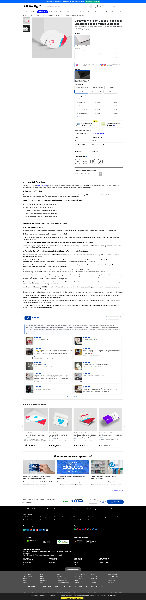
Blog (55, 520)
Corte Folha (112, 87)
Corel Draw (92, 165)
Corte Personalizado (95, 91)
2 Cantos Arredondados (81, 87)
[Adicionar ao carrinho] (103, 502)
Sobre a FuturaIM (58, 517)
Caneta (76, 580)
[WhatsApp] (114, 6)
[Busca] (90, 6)
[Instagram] (77, 529)
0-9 (102, 586)
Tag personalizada (62, 580)
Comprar (116, 502)
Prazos (90, 520)
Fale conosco (44, 520)
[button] (99, 30)
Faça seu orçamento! (93, 1)
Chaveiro (76, 582)
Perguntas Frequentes (73, 509)
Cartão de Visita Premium (55, 433)
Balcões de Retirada (33, 509)
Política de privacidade (111, 595)
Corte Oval (81, 91)
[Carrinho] (121, 6)
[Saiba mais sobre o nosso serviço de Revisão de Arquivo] (114, 125)
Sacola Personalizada (79, 574)
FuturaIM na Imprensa (93, 509)
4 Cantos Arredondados (97, 87)
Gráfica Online (27, 574)
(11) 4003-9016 (27, 559)
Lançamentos (111, 580)
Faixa (41, 582)
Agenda (93, 580)
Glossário (31, 586)
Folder (24, 580)
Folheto (25, 578)
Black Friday (111, 582)
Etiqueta (42, 574)
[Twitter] (96, 529)
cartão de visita (42, 186)
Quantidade (93, 499)
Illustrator (77, 165)
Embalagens (94, 578)
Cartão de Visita (27, 576)
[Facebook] (93, 529)
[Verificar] (31, 541)
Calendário (94, 576)
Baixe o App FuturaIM (81, 537)
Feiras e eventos (112, 578)
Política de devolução (75, 520)
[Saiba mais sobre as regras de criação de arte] (90, 125)
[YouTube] (80, 529)
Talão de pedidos (78, 578)
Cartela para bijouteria (63, 582)
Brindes (93, 574)
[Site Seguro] (46, 542)
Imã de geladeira (61, 578)
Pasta (58, 574)
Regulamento (107, 517)
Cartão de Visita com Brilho (81, 433)
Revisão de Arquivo (53, 509)
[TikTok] (88, 529)
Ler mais (36, 356)
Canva (85, 165)
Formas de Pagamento (30, 526)
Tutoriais (113, 509)
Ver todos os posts (117, 490)
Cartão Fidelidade (29, 433)
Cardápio (93, 582)
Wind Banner (43, 580)
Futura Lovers (120, 517)
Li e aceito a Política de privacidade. (72, 598)
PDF (100, 165)
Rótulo (41, 576)
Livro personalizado (113, 576)
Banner (42, 578)
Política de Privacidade (28, 520)
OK (100, 173)
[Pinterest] (85, 529)
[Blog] (91, 529)
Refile (110, 91)
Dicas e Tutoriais (92, 517)
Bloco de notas (78, 576)
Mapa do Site (25, 517)
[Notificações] (117, 6)
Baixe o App (43, 517)
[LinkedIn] (83, 529)
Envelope (59, 576)
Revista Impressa (112, 574)
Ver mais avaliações (72, 396)
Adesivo (25, 582)
